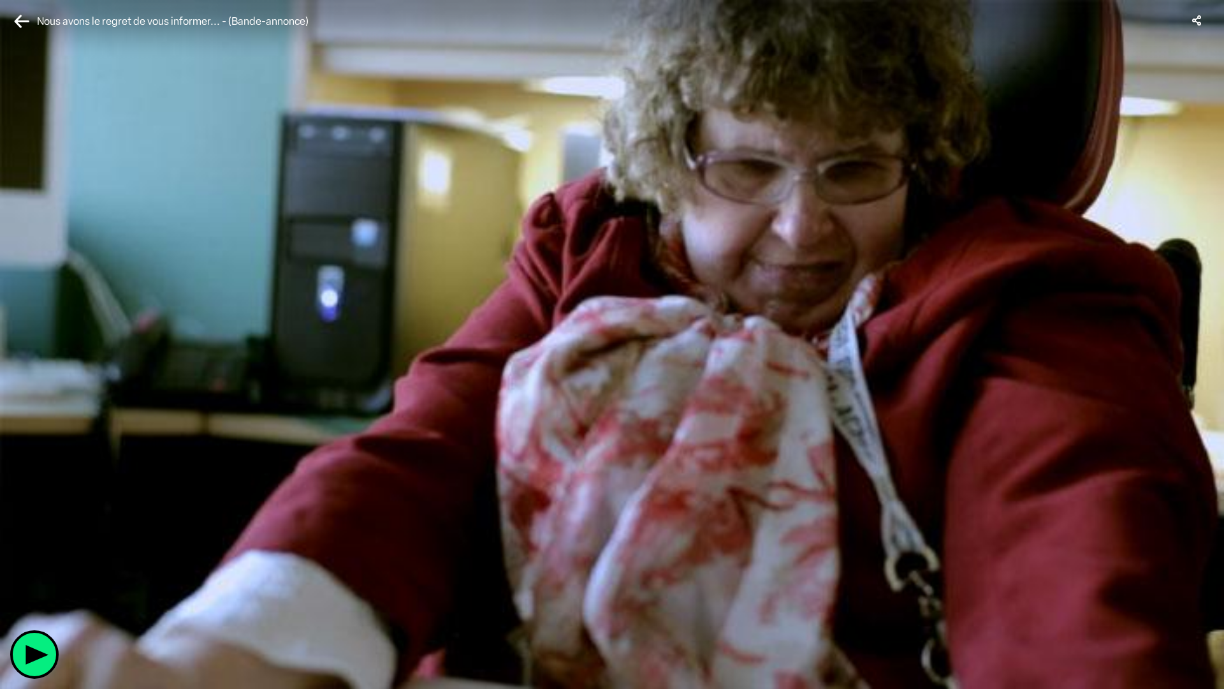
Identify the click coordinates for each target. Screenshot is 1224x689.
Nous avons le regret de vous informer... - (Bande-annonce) (173, 21)
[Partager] (1197, 20)
